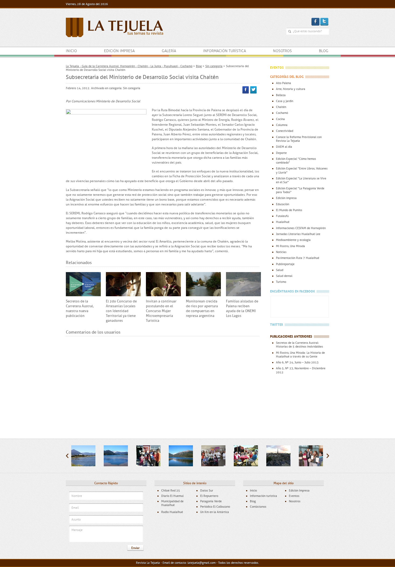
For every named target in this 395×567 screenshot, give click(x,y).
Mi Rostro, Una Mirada (290, 246)
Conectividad (284, 131)
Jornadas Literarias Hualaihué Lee (298, 234)
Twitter (253, 89)
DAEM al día (284, 147)
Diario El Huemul (172, 496)
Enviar (135, 548)
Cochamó (282, 113)
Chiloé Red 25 (170, 490)
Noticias (281, 252)
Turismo (281, 282)
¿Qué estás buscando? (289, 31)
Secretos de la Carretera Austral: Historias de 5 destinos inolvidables (299, 344)
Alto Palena (283, 83)
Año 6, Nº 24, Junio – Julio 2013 (297, 362)
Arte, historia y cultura (290, 89)
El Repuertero (209, 496)
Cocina (280, 119)
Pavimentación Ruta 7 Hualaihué (297, 258)
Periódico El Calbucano (215, 506)
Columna (282, 125)
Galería (169, 51)
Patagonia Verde (211, 501)
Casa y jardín (284, 101)
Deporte (281, 153)
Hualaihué (282, 222)
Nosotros (282, 51)
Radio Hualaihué (172, 512)
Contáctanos (258, 506)
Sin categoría (131, 88)
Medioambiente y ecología (293, 240)
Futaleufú (282, 216)
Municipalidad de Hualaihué (172, 503)
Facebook (245, 89)
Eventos (294, 496)
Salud (279, 270)
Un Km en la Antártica (214, 512)
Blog (323, 51)
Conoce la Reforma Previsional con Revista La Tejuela (299, 139)
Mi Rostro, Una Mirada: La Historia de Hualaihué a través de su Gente (300, 354)
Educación (282, 204)
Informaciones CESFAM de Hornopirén (301, 228)
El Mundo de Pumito (289, 210)
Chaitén (281, 107)
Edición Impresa (299, 490)
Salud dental (284, 276)
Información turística (224, 51)
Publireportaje (285, 264)
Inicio (71, 51)
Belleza (281, 95)
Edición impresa (119, 51)
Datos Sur (206, 490)
